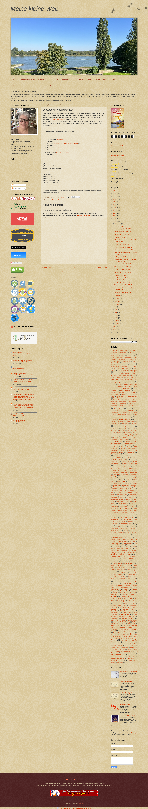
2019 (115, 210)
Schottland (114, 609)
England (125, 437)
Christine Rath (127, 399)
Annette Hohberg (123, 370)
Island (118, 481)
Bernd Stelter (119, 379)
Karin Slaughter (123, 503)
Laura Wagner (132, 526)
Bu (118, 388)
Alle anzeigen (33, 426)
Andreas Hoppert (115, 361)
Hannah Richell (133, 468)
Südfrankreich (121, 627)
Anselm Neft (126, 372)
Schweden (114, 611)
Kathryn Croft (116, 512)
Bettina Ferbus (128, 379)
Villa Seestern (119, 651)
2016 (115, 218)
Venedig (129, 649)
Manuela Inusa (127, 543)
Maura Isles (132, 550)
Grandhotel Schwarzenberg (129, 463)
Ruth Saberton (128, 598)
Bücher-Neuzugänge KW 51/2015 (124, 250)
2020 (115, 207)
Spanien (123, 620)
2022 (115, 202)
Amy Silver (119, 357)
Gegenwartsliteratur (119, 459)
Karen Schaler (128, 501)
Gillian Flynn (114, 461)
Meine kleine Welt (34, 8)
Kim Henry (113, 515)
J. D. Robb (131, 481)
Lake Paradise (120, 525)
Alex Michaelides (115, 354)
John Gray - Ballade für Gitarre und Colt (23, 375)
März (116, 318)
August (117, 304)
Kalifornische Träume (117, 499)
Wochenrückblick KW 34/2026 (21, 362)
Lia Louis (126, 530)
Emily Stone (128, 434)
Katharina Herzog (125, 508)
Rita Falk (115, 592)
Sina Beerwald (122, 616)
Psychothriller (127, 583)
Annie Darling (134, 370)
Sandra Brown (122, 605)
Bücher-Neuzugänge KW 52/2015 (124, 234)
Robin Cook (133, 592)
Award (133, 373)
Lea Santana (124, 528)
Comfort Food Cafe (118, 407)
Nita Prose (124, 572)
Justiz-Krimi (132, 496)
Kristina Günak (121, 521)
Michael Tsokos (115, 560)
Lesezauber (16, 367)
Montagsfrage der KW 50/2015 (123, 282)
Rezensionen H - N (45, 80)
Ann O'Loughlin (115, 364)
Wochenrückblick (117, 660)
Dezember (118, 224)
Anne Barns (134, 366)
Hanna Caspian (122, 468)
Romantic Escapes (128, 594)
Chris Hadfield (124, 398)
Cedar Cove (114, 394)
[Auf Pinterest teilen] (79, 197)
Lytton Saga (130, 539)
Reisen (126, 589)
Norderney (121, 574)
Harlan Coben (128, 470)
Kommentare (17, 188)
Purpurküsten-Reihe (116, 585)
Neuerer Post (46, 268)
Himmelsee (133, 474)
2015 (115, 221)
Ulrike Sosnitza (117, 645)
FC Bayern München (129, 443)
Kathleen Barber (133, 510)
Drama (114, 425)
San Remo (113, 605)
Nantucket (127, 565)
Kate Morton (114, 506)
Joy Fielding (128, 492)
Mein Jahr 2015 (118, 226)
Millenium (115, 561)
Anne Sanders (126, 368)
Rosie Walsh (131, 596)
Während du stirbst (62, 148)
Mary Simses (124, 550)
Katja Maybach (114, 514)
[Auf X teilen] (75, 197)
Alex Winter (124, 354)
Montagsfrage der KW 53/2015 (123, 229)
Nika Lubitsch (122, 571)
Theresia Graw (117, 638)
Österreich (114, 578)
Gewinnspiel (133, 459)
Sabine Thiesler (122, 602)
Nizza (131, 572)
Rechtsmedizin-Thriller (127, 587)
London (128, 534)
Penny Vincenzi (133, 580)
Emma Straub (116, 437)
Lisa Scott (133, 532)
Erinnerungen (114, 439)
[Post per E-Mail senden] (68, 197)
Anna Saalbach (115, 366)
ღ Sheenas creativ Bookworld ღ (22, 360)
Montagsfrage (128, 563)
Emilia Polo (120, 432)
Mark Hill (134, 546)
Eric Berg (132, 437)
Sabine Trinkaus (133, 602)
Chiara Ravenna (132, 396)
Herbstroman (126, 474)
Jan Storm (134, 483)
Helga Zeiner (116, 474)
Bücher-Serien (94, 80)
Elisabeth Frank (115, 428)
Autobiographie (125, 373)
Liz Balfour (121, 534)
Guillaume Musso (132, 465)
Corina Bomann (118, 408)
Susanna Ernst (125, 629)
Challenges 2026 (109, 80)
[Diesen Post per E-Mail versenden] (72, 197)
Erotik (121, 439)
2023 (115, 199)
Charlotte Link (125, 394)
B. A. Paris (114, 375)
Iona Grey (115, 479)
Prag (117, 583)
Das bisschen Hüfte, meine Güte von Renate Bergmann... (125, 260)
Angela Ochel (126, 361)
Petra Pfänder (116, 581)
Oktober (117, 298)
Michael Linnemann (128, 558)
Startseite (74, 268)
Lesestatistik (80, 80)
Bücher (50, 200)
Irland (121, 479)
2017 (115, 216)
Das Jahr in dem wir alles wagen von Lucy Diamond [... (125, 278)
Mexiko (125, 556)
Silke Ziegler (125, 614)
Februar (117, 320)
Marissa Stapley (125, 546)
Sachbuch (126, 603)
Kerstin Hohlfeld (132, 514)
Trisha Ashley (114, 643)
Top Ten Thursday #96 (126, 681)
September (118, 301)
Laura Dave (114, 526)
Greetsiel (115, 465)
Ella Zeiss (129, 430)
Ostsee (128, 578)
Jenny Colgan (124, 488)
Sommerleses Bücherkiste (21, 388)
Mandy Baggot (115, 543)
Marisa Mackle (116, 546)
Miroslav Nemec (133, 561)
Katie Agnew (133, 512)
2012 (115, 332)
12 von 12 (114, 350)
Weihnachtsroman (117, 655)
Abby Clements (124, 350)
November (118, 295)
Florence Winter (125, 446)
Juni (116, 309)
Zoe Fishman (120, 662)
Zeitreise (113, 662)
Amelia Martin (114, 355)
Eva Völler (126, 439)
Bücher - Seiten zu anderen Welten (23, 404)
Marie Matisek (121, 545)
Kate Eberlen (123, 505)
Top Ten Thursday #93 (126, 693)
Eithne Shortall (117, 426)
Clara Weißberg (122, 403)
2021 (115, 205)
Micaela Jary (115, 558)
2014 (115, 327)
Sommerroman (127, 618)
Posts (15, 185)
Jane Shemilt (134, 485)
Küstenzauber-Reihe (126, 523)
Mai (116, 312)
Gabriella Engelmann (119, 455)
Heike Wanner (133, 472)
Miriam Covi (124, 561)
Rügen (112, 598)
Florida (123, 448)
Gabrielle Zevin (132, 455)
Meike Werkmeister (129, 552)
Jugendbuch (120, 494)
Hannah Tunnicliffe (117, 470)
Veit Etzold (122, 649)
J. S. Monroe (114, 483)
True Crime (122, 643)
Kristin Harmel (127, 519)
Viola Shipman (128, 651)
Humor (113, 478)
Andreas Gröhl (132, 359)
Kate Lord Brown (132, 505)
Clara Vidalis (114, 403)
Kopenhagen (114, 517)
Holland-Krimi (124, 476)
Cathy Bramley (131, 392)
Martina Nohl (128, 548)
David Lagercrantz (124, 417)
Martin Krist (120, 548)
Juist (126, 494)
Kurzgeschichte (114, 523)
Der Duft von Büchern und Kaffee (23, 380)
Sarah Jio (114, 607)
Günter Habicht (115, 466)
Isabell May (128, 479)
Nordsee (113, 576)
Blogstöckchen (130, 381)
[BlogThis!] (73, 197)
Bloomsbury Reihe (117, 382)
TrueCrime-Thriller (132, 643)
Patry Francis (114, 580)
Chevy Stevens (121, 396)
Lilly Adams (121, 532)
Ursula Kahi (133, 645)
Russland (119, 598)
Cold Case (134, 405)
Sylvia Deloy (126, 631)
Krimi (131, 517)
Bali (120, 375)
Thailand (135, 636)
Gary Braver (134, 457)
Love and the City (117, 535)
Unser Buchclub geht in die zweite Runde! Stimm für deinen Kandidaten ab (24, 382)
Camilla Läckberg (125, 390)
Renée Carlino (124, 591)
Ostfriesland (122, 578)
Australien (116, 373)
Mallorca (132, 541)
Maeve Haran (123, 541)
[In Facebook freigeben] (77, 197)
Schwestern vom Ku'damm (127, 611)
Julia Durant (133, 494)
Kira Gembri (129, 515)
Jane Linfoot (116, 485)
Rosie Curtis (123, 596)
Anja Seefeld (126, 363)
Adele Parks (114, 352)
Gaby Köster (127, 457)
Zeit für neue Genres (19, 420)
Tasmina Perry (114, 634)
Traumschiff (133, 642)
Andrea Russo (127, 357)
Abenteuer (132, 350)
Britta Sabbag (128, 386)
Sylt (120, 631)
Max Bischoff (115, 552)
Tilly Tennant (125, 640)
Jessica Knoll (123, 490)
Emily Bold (127, 432)
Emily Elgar (134, 432)
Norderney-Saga (130, 574)
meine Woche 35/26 (18, 415)
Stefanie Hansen (121, 623)
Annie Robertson (117, 372)
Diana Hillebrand (121, 421)
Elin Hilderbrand (129, 426)
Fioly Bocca (122, 445)
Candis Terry (121, 392)
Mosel (112, 565)
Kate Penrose (124, 506)
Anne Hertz (116, 368)
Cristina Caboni (131, 410)
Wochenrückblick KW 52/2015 (123, 231)
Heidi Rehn (124, 472)
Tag (114, 632)
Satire (134, 607)
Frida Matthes (128, 454)
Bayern (133, 375)
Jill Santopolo (131, 490)
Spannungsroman (132, 620)
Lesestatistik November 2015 (122, 292)
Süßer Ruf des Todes (60, 143)
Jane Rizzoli (125, 485)
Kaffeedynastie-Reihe (117, 497)
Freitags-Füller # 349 (120, 275)
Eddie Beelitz (121, 425)
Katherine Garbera (122, 510)
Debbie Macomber (124, 419)
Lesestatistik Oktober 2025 (127, 716)
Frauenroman (130, 452)
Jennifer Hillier (128, 487)
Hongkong (133, 476)
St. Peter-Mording (125, 622)
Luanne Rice (126, 535)
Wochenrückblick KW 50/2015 (123, 267)
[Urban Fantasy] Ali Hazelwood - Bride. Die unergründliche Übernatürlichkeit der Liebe (23, 407)
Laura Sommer (122, 526)
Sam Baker (133, 603)
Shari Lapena (127, 612)
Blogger (81, 803)
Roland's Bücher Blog (19, 373)
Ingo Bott (127, 477)
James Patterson (124, 483)
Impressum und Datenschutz (48, 86)
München (119, 565)
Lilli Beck (113, 532)
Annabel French (125, 366)
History (113, 476)
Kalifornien (131, 497)
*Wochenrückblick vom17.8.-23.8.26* (23, 399)
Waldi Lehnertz (128, 653)
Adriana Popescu (123, 352)
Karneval (133, 503)
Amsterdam (130, 355)
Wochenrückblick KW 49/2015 (123, 285)
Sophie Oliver (115, 620)
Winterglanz (60, 139)
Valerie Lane (133, 647)
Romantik (114, 596)
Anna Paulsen (124, 364)
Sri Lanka (115, 622)
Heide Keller (116, 472)
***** (55, 145)
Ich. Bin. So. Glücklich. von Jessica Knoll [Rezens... (125, 288)
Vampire (115, 649)
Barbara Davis (126, 375)
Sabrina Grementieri (117, 603)
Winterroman (130, 658)
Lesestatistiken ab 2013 (118, 155)
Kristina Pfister (132, 521)
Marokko (113, 548)
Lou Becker (134, 534)
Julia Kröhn (114, 496)
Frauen (121, 452)
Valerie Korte (125, 647)
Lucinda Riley (117, 537)
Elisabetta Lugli (124, 428)
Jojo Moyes (119, 492)
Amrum (123, 355)
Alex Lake (132, 352)
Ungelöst (126, 645)
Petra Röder (124, 581)
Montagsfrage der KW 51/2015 (123, 264)
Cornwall (129, 408)
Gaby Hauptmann (116, 457)
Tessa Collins (127, 636)
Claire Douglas (122, 401)
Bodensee (113, 384)
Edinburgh (130, 425)
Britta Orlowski (117, 386)
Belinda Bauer (120, 377)
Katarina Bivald (114, 505)
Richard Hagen (133, 591)
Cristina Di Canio (126, 412)
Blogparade (120, 381)
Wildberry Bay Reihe (117, 658)
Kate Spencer (114, 508)
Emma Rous (123, 436)
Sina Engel (132, 616)
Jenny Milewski (114, 490)
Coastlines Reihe (125, 405)
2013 (115, 330)
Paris (134, 578)
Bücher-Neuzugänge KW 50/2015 (124, 272)
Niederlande (114, 571)
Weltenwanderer (18, 352)
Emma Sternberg (132, 436)
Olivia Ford (122, 576)
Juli (116, 307)
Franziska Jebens (125, 450)
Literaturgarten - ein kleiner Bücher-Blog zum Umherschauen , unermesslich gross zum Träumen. (24, 396)
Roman (113, 594)
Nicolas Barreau (131, 569)
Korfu (121, 517)
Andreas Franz (122, 359)
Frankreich (114, 450)
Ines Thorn (120, 477)
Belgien (113, 377)
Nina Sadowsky (115, 572)
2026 (115, 191)
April (116, 315)
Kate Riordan (133, 506)
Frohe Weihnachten (120, 237)
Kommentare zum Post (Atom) (57, 272)
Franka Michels (131, 448)
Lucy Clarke (128, 537)
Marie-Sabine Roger (132, 545)
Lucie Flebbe (134, 535)
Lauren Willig (114, 528)
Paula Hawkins (123, 580)
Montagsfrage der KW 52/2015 (123, 244)
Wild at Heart (131, 656)
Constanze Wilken (132, 407)
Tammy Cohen (122, 632)
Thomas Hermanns (130, 638)
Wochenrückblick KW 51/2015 (123, 247)
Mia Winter (132, 556)
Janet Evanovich (117, 487)
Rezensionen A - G (27, 80)
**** (55, 141)
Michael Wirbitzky (127, 560)
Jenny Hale (133, 488)
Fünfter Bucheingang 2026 (20, 368)
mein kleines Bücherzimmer (21, 414)
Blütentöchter (130, 382)
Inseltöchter (134, 477)
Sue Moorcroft (131, 627)
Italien (123, 481)
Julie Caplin (122, 496)
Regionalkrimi (115, 589)
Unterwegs (17, 86)
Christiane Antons (117, 399)
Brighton (125, 384)
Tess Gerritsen (117, 636)
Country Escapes (121, 410)
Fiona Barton (130, 445)
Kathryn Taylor (124, 512)
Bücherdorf (114, 390)
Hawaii (135, 470)
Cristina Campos (115, 412)
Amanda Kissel (132, 354)
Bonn (119, 384)
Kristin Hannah (115, 519)
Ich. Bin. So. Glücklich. (58, 119)
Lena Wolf (132, 528)
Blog (14, 80)
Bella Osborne (129, 377)
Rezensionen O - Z (63, 80)
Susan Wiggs (114, 629)
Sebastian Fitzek (116, 612)
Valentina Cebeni (115, 647)
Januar (117, 323)
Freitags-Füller (116, 454)
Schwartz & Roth (128, 609)
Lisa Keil (127, 532)
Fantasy (128, 441)
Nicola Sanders (121, 569)
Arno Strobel (134, 372)
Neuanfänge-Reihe (120, 567)
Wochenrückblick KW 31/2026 (128, 671)
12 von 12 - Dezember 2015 (122, 269)
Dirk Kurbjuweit (125, 423)
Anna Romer (133, 364)
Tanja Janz (131, 633)
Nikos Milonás (132, 571)
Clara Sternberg (132, 401)
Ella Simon (122, 430)
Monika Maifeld (117, 563)
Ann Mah (133, 363)
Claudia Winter (114, 405)
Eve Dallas (134, 439)
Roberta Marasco (124, 592)
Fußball (135, 454)
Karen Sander (119, 501)
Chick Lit (115, 398)
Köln (135, 515)
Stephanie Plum (116, 625)
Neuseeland (130, 567)
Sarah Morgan (124, 607)
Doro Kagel (134, 423)
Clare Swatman (132, 403)
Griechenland (122, 465)
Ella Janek (114, 430)
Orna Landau (131, 576)
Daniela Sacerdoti (129, 416)
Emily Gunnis (117, 434)
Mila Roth (135, 560)
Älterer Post (102, 268)
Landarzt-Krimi (131, 525)
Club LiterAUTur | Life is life (20, 422)
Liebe (132, 530)
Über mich (29, 86)
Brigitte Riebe (133, 384)
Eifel (136, 425)
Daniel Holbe (120, 416)
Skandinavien (114, 618)
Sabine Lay (114, 602)
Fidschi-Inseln (114, 445)
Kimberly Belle (121, 515)
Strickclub (126, 625)
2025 (115, 193)
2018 (115, 213)
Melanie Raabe (115, 556)
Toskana (125, 642)
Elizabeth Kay (132, 428)
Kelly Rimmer (123, 514)
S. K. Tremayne (121, 600)
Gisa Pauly (126, 461)
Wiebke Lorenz (121, 656)
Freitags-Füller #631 (125, 704)
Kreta (125, 517)
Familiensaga (118, 441)
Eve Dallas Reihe (73, 143)
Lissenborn (113, 534)
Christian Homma (133, 398)
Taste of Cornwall (124, 634)
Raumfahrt (128, 585)
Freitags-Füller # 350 (120, 257)
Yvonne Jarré (131, 660)
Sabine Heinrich (132, 600)
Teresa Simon (133, 634)
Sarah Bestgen (132, 605)
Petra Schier (133, 582)
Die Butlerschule (130, 421)
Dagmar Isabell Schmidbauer (125, 414)
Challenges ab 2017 (117, 146)
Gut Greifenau (126, 466)
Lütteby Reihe (121, 539)
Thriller (113, 640)
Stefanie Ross (132, 623)
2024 (115, 196)
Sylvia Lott (134, 631)
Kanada (128, 499)
